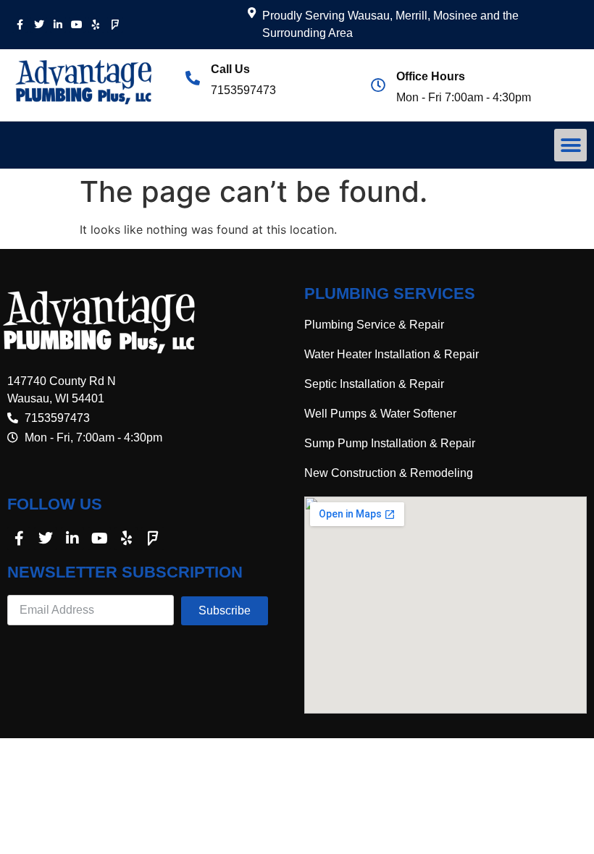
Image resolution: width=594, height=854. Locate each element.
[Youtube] (77, 25)
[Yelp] (96, 25)
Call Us (230, 69)
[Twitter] (38, 25)
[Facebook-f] (20, 25)
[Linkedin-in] (58, 25)
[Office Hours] (378, 85)
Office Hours (430, 76)
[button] (570, 145)
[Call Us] (192, 78)
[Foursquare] (115, 25)
